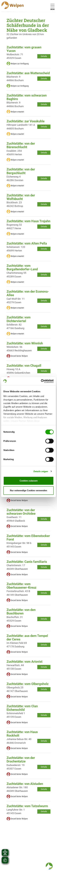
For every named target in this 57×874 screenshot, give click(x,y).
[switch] (49, 441)
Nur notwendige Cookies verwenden (28, 490)
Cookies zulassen (29, 480)
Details (44, 56)
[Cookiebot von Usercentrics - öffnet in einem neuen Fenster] (41, 381)
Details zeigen (40, 471)
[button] (49, 866)
